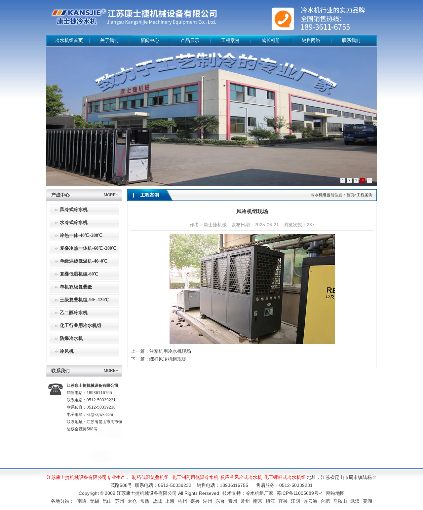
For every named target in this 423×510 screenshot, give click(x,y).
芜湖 (367, 501)
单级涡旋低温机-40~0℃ (83, 261)
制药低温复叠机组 (150, 477)
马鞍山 (340, 501)
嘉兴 (195, 501)
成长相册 (270, 40)
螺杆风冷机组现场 (167, 359)
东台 (220, 501)
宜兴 (283, 501)
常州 (245, 501)
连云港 (310, 501)
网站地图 (335, 493)
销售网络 (311, 40)
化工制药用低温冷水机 (195, 477)
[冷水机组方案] (211, 116)
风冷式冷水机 (74, 209)
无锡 (94, 501)
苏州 (119, 501)
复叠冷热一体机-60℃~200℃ (88, 248)
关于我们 (109, 40)
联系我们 (351, 40)
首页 (350, 195)
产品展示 (190, 40)
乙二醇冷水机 (74, 312)
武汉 (355, 501)
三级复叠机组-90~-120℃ (84, 299)
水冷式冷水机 (74, 222)
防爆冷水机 (71, 338)
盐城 (157, 501)
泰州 (232, 501)
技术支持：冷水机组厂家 (247, 493)
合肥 (325, 501)
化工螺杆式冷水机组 (285, 477)
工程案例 (230, 40)
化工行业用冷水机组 (80, 325)
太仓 (132, 501)
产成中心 (60, 195)
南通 (82, 501)
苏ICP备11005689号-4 (300, 493)
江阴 (295, 501)
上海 (169, 501)
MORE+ (111, 195)
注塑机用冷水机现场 (170, 351)
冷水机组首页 (69, 40)
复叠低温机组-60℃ (79, 274)
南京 (257, 501)
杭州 (182, 501)
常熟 (144, 501)
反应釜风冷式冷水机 (241, 477)
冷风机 (67, 351)
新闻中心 (149, 40)
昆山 (107, 501)
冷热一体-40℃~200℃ (81, 235)
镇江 (270, 501)
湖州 (207, 501)
